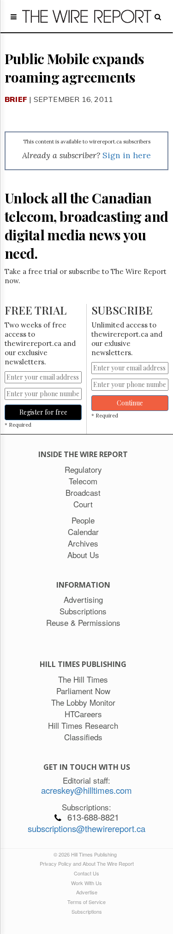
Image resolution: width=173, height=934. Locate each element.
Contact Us (86, 873)
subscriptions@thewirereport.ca (86, 828)
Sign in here (126, 155)
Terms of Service (86, 901)
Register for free (43, 412)
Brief (16, 99)
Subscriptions (87, 911)
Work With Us (86, 882)
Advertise (86, 892)
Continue (130, 403)
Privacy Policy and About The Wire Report (87, 863)
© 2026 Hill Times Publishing (86, 854)
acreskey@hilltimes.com (86, 790)
